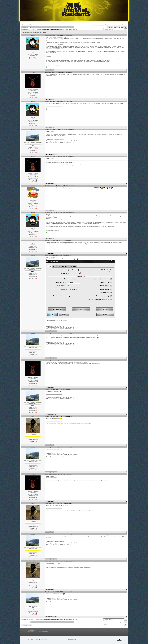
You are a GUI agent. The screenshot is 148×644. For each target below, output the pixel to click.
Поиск (124, 24)
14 (71, 447)
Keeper (33, 72)
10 (71, 333)
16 (71, 503)
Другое (26, 29)
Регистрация (25, 24)
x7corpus (32, 416)
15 (71, 474)
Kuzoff (33, 35)
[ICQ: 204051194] (52, 99)
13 (71, 416)
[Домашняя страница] (52, 154)
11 (70, 360)
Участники (108, 24)
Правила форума (116, 24)
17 (71, 534)
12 (71, 389)
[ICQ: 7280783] (52, 445)
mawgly (33, 185)
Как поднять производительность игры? (54, 29)
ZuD (33, 240)
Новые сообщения (99, 24)
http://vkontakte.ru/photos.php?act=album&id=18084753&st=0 (68, 536)
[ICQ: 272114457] (52, 70)
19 (71, 591)
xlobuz (33, 129)
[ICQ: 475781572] (52, 253)
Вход (31, 24)
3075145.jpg (59, 320)
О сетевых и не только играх (36, 29)
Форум (22, 29)
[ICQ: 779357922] (52, 210)
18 (71, 561)
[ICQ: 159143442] (55, 154)
